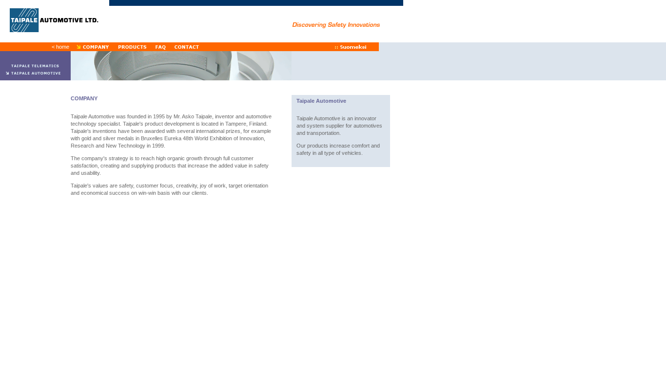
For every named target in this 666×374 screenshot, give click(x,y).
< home (60, 47)
